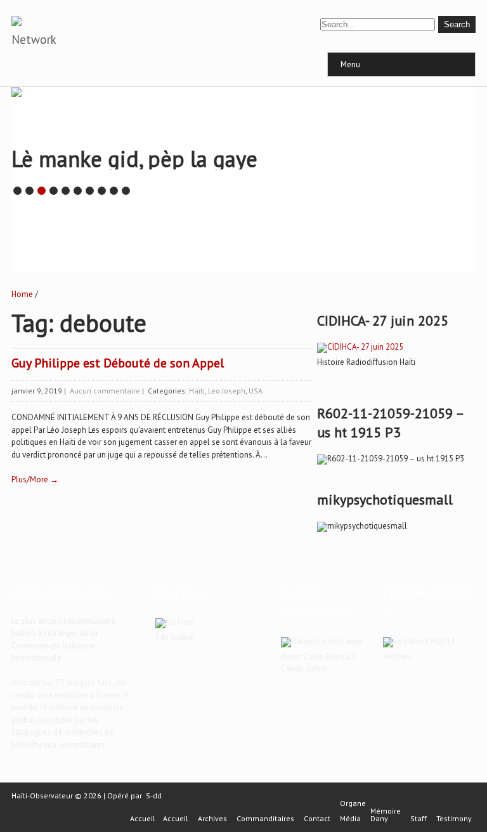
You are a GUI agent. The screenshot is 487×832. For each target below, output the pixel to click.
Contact (317, 818)
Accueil (142, 818)
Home (22, 294)
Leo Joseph (226, 390)
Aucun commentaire (105, 390)
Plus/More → (34, 479)
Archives (212, 818)
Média (350, 818)
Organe (353, 803)
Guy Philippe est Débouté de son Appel (117, 363)
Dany (379, 818)
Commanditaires (265, 818)
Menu (350, 64)
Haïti (197, 390)
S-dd (154, 795)
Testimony (454, 818)
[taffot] (360, 346)
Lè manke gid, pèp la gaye (134, 158)
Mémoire (385, 811)
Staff (418, 818)
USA (256, 390)
